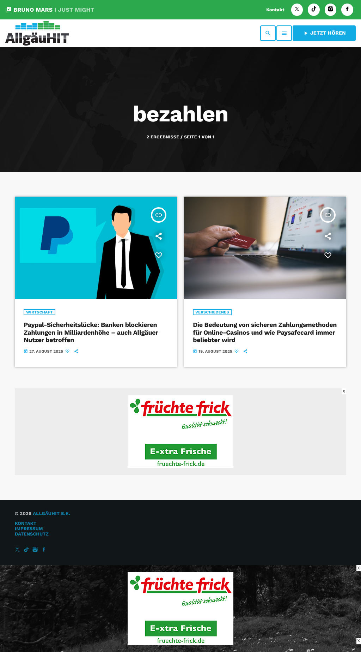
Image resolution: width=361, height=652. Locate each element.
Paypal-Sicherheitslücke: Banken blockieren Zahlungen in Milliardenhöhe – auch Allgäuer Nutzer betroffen (91, 332)
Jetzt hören (324, 33)
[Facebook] (347, 10)
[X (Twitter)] (297, 10)
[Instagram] (331, 10)
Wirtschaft (39, 312)
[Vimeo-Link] (37, 33)
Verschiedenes (212, 312)
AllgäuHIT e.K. (51, 513)
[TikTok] (314, 10)
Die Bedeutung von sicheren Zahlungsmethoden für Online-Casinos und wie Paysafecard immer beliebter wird (265, 332)
